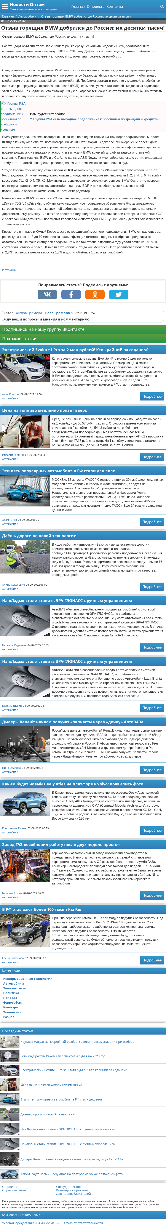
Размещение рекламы (72, 1190)
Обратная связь (14, 1190)
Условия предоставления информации (31, 1223)
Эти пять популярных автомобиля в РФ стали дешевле (58, 470)
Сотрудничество (68, 1187)
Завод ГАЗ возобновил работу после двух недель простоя (61, 844)
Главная (78, 6)
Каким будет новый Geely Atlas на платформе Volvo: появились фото (72, 783)
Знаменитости (14, 988)
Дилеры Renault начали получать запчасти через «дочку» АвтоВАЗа (73, 721)
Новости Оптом (27, 4)
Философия (12, 1002)
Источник (9, 270)
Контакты (115, 6)
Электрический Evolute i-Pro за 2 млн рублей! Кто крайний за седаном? (75, 349)
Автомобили (10, 398)
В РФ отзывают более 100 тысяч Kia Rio (41, 909)
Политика (11, 993)
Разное (8, 1017)
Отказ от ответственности (83, 1223)
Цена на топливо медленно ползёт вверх (44, 410)
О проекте (95, 6)
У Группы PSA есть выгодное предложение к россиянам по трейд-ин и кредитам (94, 119)
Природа (10, 998)
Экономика (12, 1012)
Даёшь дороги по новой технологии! (40, 535)
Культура (10, 1007)
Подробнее (152, 396)
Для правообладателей (73, 1193)
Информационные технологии (28, 979)
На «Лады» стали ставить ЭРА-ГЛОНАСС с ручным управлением (67, 600)
